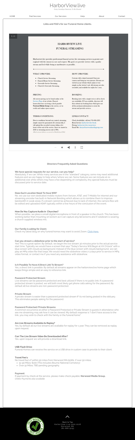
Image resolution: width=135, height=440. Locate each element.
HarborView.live (67, 5)
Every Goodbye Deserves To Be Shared (67, 9)
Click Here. (93, 231)
